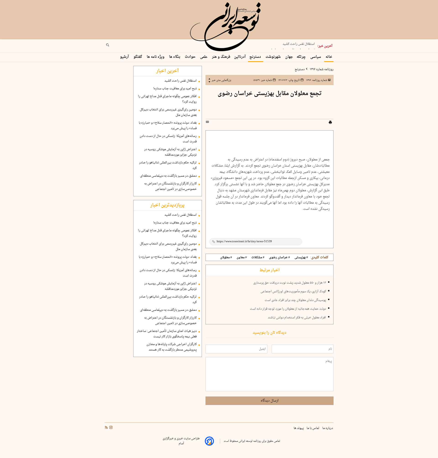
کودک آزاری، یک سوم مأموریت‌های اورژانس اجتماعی (293, 291)
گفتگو (138, 57)
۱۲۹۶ (316, 80)
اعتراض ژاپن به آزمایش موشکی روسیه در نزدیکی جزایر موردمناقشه (170, 152)
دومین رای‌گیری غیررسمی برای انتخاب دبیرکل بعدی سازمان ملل (168, 112)
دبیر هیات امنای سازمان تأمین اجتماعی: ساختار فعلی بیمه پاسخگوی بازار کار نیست (167, 333)
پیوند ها (299, 428)
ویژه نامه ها (156, 57)
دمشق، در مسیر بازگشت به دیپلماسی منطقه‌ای (168, 176)
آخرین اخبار (167, 71)
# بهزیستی (301, 257)
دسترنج (255, 57)
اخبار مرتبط (269, 270)
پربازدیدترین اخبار (167, 205)
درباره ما (328, 428)
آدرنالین (240, 57)
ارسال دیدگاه (270, 401)
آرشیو (125, 57)
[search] (111, 46)
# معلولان (226, 257)
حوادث (190, 57)
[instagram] (110, 428)
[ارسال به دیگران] (208, 122)
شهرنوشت (274, 57)
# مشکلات (257, 257)
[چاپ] (330, 123)
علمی (204, 57)
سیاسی (316, 57)
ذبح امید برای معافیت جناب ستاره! (293, 48)
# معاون (242, 257)
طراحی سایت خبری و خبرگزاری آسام (181, 441)
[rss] (106, 428)
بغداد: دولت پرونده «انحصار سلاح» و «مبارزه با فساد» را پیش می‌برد (168, 125)
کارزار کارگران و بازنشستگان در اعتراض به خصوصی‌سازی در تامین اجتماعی (170, 186)
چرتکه (302, 57)
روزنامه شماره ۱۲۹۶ (321, 69)
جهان (289, 57)
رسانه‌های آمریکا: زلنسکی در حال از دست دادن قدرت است (168, 138)
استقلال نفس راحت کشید (180, 81)
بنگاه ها (175, 57)
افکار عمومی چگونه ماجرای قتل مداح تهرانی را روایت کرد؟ (167, 99)
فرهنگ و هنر (221, 57)
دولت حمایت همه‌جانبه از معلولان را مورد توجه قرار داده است (288, 309)
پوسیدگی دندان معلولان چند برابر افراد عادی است (295, 300)
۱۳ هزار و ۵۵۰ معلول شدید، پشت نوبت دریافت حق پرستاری (289, 283)
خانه (329, 57)
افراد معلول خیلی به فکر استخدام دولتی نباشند (297, 317)
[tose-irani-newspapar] (226, 27)
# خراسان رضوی (279, 257)
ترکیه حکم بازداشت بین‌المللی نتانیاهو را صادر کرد (168, 165)
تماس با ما (313, 428)
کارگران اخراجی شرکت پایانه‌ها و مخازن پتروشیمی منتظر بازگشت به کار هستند (171, 347)
